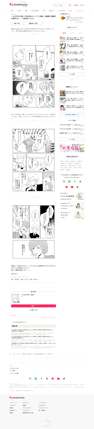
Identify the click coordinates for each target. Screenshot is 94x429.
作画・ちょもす (24, 279)
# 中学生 (62, 169)
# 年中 (70, 167)
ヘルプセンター (13, 405)
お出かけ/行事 (61, 10)
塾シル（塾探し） (42, 410)
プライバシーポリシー (27, 407)
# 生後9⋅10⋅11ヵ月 (72, 165)
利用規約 (24, 405)
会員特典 (11, 407)
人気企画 (19, 10)
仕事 (44, 10)
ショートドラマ (79, 10)
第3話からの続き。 (16, 28)
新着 (12, 10)
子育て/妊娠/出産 (35, 10)
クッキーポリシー (26, 410)
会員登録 (76, 5)
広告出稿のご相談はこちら (72, 114)
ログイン (82, 5)
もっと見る (72, 74)
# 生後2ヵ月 (80, 161)
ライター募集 (12, 370)
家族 (26, 10)
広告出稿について (13, 410)
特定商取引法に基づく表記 (28, 412)
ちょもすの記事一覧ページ (20, 322)
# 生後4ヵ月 (70, 163)
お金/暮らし (51, 10)
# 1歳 (79, 165)
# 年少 (65, 167)
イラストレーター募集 (14, 373)
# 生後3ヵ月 (63, 163)
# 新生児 (67, 161)
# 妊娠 (61, 161)
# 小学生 (79, 167)
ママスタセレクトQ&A (14, 368)
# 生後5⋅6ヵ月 (77, 163)
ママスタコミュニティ (43, 407)
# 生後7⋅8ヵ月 (63, 165)
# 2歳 (61, 167)
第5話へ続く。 (15, 273)
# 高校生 (68, 169)
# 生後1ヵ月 (73, 161)
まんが (70, 10)
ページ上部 (47, 421)
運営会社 (11, 412)
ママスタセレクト (42, 405)
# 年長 (74, 167)
